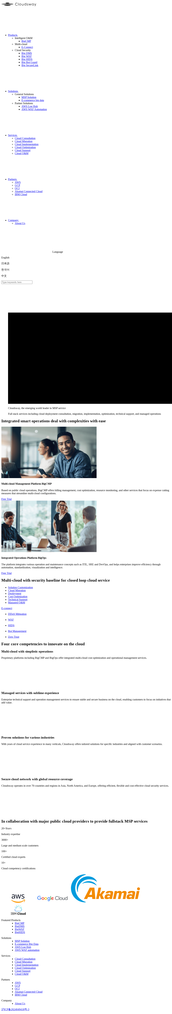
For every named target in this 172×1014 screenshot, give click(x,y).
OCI (17, 988)
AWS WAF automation (27, 950)
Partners (12, 179)
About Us (20, 1003)
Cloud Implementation (26, 964)
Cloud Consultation (25, 958)
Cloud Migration (23, 961)
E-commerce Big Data (26, 944)
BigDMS (20, 926)
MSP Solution (22, 941)
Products (13, 35)
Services (13, 135)
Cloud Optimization (25, 967)
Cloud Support (22, 970)
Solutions (13, 91)
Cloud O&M (21, 973)
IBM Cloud (21, 994)
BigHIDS (20, 932)
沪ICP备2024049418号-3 (15, 1009)
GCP (17, 985)
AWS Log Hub (23, 947)
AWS (18, 982)
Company (13, 220)
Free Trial (6, 499)
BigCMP (19, 923)
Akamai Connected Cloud (28, 991)
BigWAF (19, 929)
